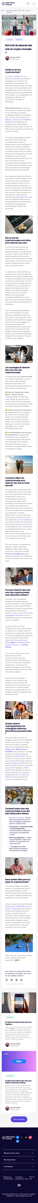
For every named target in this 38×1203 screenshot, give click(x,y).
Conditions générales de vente (21, 1178)
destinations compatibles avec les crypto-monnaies (18, 907)
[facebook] (17, 1138)
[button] (28, 4)
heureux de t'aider (12, 554)
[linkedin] (17, 1142)
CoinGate (25, 120)
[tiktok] (26, 1138)
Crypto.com (16, 120)
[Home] (8, 4)
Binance (8, 122)
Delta (17, 640)
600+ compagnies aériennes (19, 614)
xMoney (8, 120)
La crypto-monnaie (12, 76)
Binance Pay (21, 749)
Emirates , (16, 645)
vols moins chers (22, 197)
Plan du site (32, 1178)
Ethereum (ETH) (18, 763)
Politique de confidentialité (8, 1178)
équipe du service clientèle (19, 520)
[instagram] (30, 1138)
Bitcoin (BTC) (20, 756)
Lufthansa (20, 642)
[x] (22, 1138)
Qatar (13, 642)
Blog (3, 10)
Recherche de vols (16, 818)
